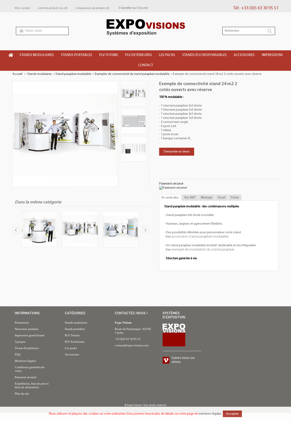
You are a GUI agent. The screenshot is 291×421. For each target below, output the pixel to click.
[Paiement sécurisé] (173, 188)
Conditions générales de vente (30, 369)
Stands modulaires (39, 74)
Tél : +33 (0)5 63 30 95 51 (255, 8)
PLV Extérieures (75, 341)
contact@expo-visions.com (131, 345)
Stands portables (75, 329)
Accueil (17, 74)
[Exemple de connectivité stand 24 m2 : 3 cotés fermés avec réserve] (121, 230)
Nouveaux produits (26, 329)
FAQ (17, 354)
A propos (20, 341)
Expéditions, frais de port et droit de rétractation (32, 385)
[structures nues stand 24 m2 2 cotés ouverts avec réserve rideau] (133, 149)
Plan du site (22, 393)
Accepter (232, 414)
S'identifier (125, 8)
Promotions (22, 322)
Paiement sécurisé (26, 377)
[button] (37, 55)
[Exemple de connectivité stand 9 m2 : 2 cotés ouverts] (39, 230)
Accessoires (72, 354)
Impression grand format (30, 335)
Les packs (71, 348)
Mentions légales (25, 361)
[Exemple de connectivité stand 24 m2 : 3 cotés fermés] (80, 230)
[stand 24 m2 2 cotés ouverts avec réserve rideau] (133, 94)
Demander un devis (177, 151)
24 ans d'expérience (27, 348)
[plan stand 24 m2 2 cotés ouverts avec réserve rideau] (133, 121)
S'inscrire (142, 8)
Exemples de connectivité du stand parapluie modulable (132, 74)
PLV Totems (72, 335)
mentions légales (210, 414)
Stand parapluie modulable (73, 74)
